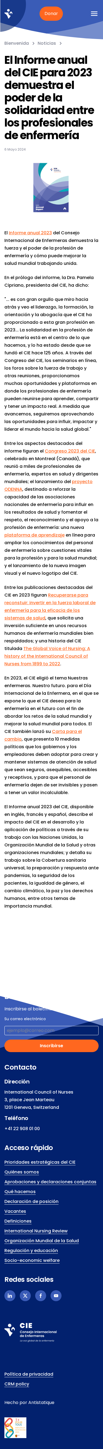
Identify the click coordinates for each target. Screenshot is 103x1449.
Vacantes (15, 1211)
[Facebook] (40, 1295)
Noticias (47, 43)
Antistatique (41, 1402)
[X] (25, 1295)
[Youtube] (56, 1295)
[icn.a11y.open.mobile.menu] (94, 13)
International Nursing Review (36, 1231)
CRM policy (16, 1384)
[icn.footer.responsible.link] (51, 1427)
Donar (51, 13)
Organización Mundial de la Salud (41, 1241)
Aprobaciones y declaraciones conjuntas (50, 1182)
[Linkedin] (9, 1295)
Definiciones (18, 1221)
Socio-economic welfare (32, 1260)
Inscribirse (51, 1046)
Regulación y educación (31, 1250)
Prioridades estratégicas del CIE (40, 1162)
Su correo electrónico (25, 1019)
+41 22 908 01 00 (22, 1128)
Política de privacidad (28, 1374)
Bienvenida (16, 43)
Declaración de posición (31, 1201)
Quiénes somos (21, 1172)
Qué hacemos (20, 1191)
